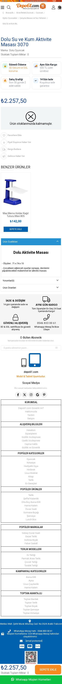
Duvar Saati (31, 509)
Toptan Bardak (31, 599)
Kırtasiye (31, 462)
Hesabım (31, 430)
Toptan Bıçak (31, 606)
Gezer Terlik (31, 536)
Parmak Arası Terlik (31, 558)
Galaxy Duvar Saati (31, 533)
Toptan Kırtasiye (31, 613)
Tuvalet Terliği (31, 565)
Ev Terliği (31, 555)
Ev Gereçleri (31, 483)
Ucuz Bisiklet (31, 473)
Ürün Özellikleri (10, 241)
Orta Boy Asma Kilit (31, 502)
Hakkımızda (31, 411)
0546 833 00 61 (46, 323)
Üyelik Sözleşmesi (31, 440)
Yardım (31, 415)
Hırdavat (31, 469)
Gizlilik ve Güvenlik (31, 447)
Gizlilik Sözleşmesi (31, 437)
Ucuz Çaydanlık (31, 584)
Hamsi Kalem (31, 505)
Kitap (31, 476)
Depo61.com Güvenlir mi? (31, 408)
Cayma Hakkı (31, 444)
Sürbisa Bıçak (31, 540)
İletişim (31, 418)
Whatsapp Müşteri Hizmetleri (33, 679)
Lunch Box (31, 519)
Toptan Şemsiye (31, 609)
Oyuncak (31, 459)
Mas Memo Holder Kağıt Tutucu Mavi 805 (16, 214)
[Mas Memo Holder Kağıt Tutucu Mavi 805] (16, 192)
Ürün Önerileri (9, 287)
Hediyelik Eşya (31, 466)
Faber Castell (31, 543)
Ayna (31, 580)
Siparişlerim (31, 433)
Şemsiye (31, 516)
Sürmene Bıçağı (31, 512)
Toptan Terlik (31, 602)
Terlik (31, 480)
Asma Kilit (31, 577)
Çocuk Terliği (31, 562)
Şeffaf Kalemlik (31, 498)
